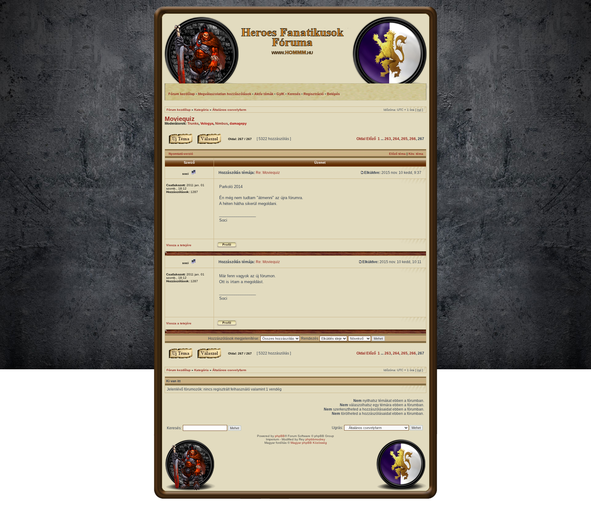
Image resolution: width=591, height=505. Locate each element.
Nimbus (221, 123)
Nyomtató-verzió (181, 153)
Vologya (206, 123)
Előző (371, 139)
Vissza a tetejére (178, 245)
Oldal (360, 139)
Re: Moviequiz (268, 172)
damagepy (238, 123)
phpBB (280, 436)
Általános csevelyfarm (229, 109)
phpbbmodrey (315, 439)
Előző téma (397, 153)
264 (396, 139)
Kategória (201, 109)
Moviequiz (180, 118)
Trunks (193, 123)
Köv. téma (415, 153)
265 (404, 139)
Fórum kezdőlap (179, 109)
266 (412, 139)
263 (387, 139)
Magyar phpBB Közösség (309, 442)
